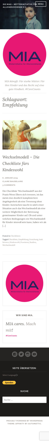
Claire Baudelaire (12, 181)
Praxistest (24, 242)
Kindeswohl (15, 242)
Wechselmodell (8, 245)
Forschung (33, 239)
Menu (41, 4)
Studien (33, 242)
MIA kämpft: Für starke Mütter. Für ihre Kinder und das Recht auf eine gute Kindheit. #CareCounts (25, 85)
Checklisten (15, 236)
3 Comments (8, 185)
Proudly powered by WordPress (24, 421)
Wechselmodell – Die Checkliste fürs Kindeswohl (20, 163)
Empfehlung (23, 239)
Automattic (34, 424)
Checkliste (13, 239)
